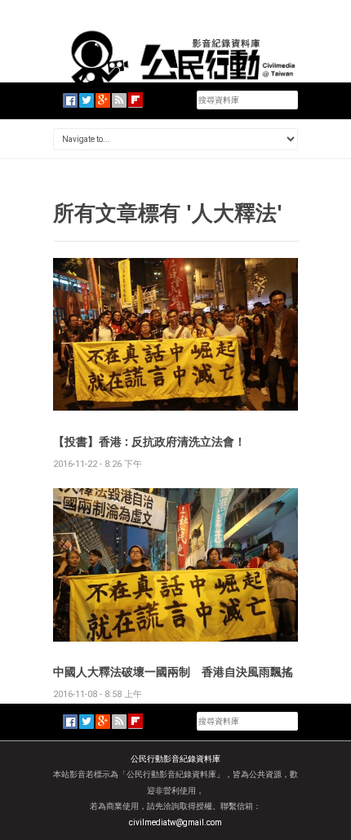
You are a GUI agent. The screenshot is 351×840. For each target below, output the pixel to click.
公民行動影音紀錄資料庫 (175, 758)
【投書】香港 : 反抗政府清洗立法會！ (149, 441)
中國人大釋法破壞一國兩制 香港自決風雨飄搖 (173, 671)
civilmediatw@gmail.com (175, 822)
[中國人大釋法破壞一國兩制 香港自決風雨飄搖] (175, 564)
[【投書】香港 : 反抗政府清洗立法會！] (175, 333)
